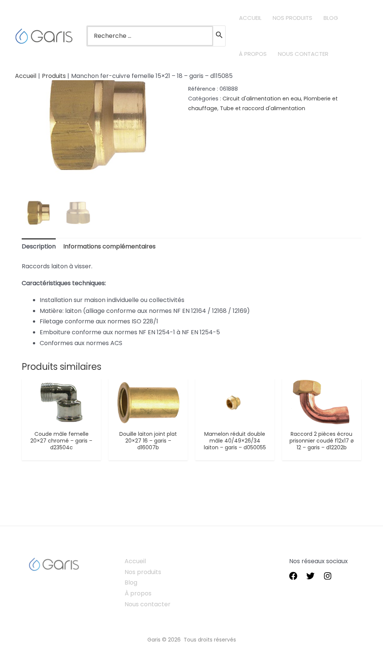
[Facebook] (293, 576)
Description (39, 246)
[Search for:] (150, 36)
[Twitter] (310, 576)
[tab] (39, 246)
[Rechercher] (219, 36)
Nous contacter (148, 604)
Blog (131, 582)
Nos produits (143, 572)
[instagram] (328, 576)
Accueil (135, 561)
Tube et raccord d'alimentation (262, 108)
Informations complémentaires (109, 246)
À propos (138, 593)
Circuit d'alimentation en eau (262, 98)
